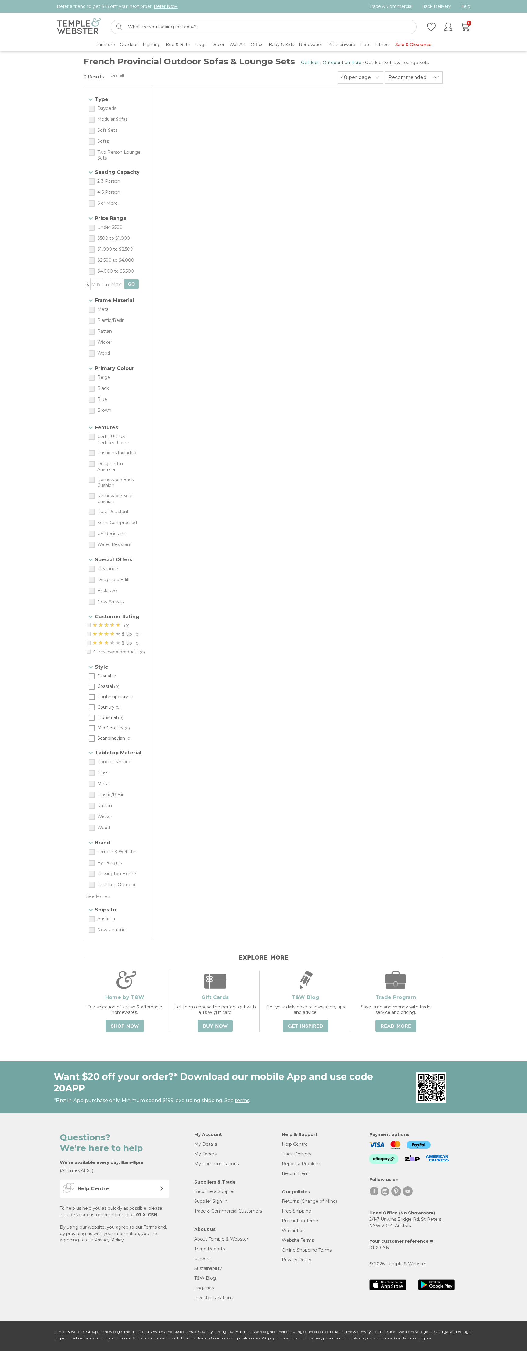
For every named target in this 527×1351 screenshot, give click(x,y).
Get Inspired (305, 1026)
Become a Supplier (214, 1191)
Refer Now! (166, 6)
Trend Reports (209, 1249)
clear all (117, 75)
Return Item (295, 1173)
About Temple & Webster (221, 1239)
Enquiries (204, 1288)
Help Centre (295, 1144)
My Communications (216, 1163)
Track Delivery (436, 6)
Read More (396, 1026)
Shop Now (125, 1026)
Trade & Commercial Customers (228, 1211)
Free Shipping (296, 1211)
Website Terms (298, 1240)
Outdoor (310, 62)
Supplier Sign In (211, 1201)
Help (465, 6)
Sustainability (208, 1268)
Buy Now (215, 1026)
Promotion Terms (300, 1220)
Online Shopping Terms (307, 1250)
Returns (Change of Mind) (309, 1201)
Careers (202, 1258)
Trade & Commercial (390, 6)
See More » (98, 896)
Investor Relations (213, 1297)
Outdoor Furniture (342, 62)
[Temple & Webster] (79, 27)
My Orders (205, 1154)
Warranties (293, 1230)
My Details (205, 1144)
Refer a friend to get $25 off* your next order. (117, 6)
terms (242, 1100)
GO (131, 284)
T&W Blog (205, 1278)
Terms (150, 1227)
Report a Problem (301, 1163)
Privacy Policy (109, 1240)
